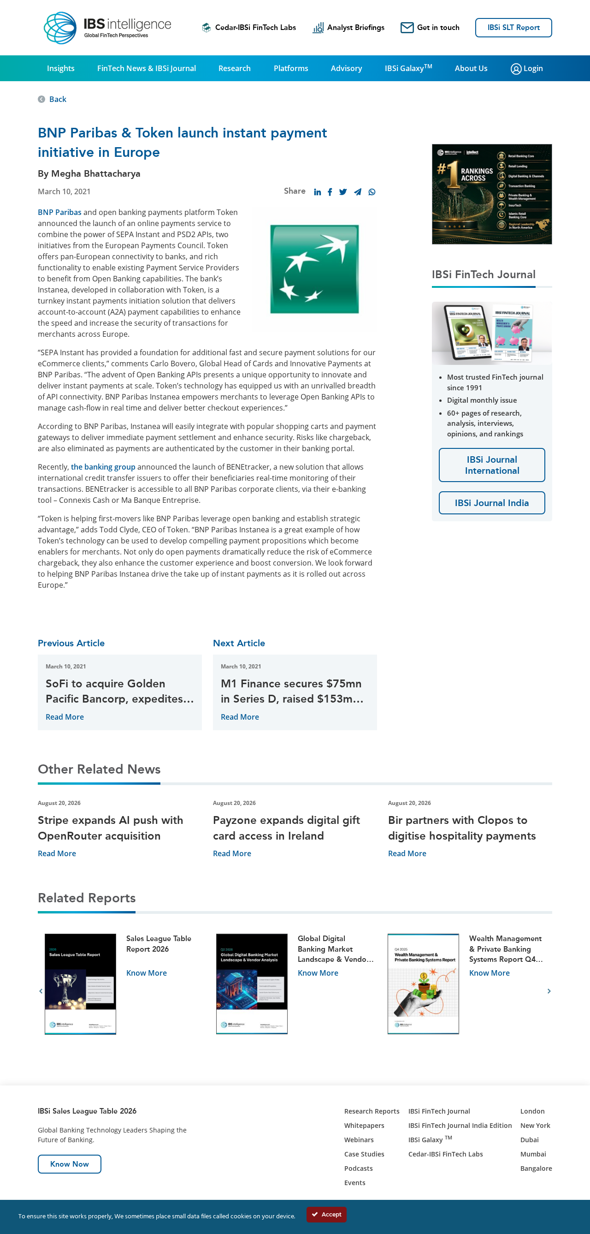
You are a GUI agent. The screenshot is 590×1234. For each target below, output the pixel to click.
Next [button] (549, 991)
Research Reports (372, 1111)
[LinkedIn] (318, 192)
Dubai (529, 1139)
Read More (65, 717)
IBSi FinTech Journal (439, 1111)
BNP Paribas (60, 212)
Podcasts (358, 1168)
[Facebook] (330, 192)
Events (355, 1182)
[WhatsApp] (372, 192)
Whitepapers (364, 1125)
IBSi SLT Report (514, 27)
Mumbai (533, 1154)
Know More (146, 973)
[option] (123, 991)
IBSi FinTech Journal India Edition (460, 1125)
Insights (61, 68)
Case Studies (364, 1154)
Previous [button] (41, 991)
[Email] (357, 192)
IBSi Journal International (492, 465)
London (532, 1111)
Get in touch (438, 27)
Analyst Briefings (355, 27)
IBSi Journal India (492, 502)
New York (535, 1125)
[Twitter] (342, 192)
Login (532, 68)
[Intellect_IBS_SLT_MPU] (492, 193)
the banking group (103, 467)
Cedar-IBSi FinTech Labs (255, 27)
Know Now (69, 1164)
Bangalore (536, 1168)
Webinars (359, 1139)
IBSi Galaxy (408, 67)
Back (57, 99)
